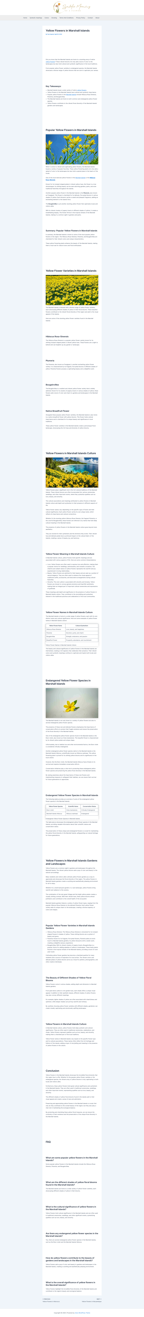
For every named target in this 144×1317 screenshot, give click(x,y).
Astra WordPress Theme (82, 1313)
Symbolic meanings (36, 18)
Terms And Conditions (67, 18)
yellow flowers (50, 62)
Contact (90, 18)
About (97, 18)
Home (25, 18)
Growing (54, 18)
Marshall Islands (71, 94)
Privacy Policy (80, 18)
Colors (47, 18)
